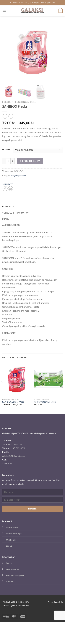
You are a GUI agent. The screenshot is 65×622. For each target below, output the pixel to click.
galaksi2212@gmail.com (13, 456)
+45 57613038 (15, 444)
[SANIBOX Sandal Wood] (16, 379)
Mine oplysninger (14, 533)
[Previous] (7, 52)
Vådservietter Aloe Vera (45, 402)
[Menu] (4, 10)
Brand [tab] (5, 219)
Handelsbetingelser (15, 575)
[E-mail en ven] (10, 188)
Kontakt (10, 581)
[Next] (57, 52)
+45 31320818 (18, 448)
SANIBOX (7, 184)
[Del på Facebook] (5, 188)
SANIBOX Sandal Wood (13, 402)
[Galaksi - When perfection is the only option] (32, 11)
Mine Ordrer (12, 527)
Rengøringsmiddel (25, 102)
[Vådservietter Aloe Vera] (48, 379)
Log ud (9, 545)
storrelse (6, 149)
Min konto (11, 539)
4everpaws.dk (12, 569)
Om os (9, 563)
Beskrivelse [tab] (8, 206)
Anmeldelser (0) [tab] (11, 225)
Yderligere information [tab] (15, 213)
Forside (6, 102)
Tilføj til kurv (30, 161)
